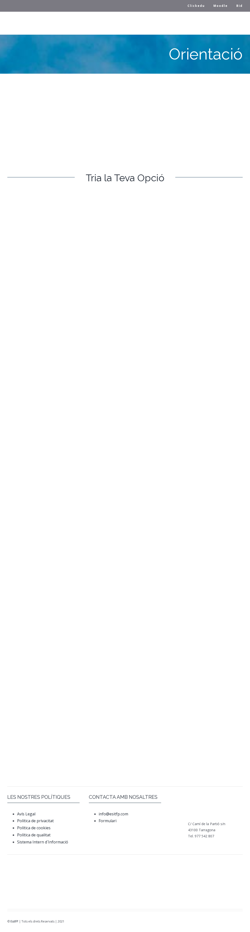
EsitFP (14, 921)
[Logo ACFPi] (43, 885)
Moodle (220, 6)
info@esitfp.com (113, 814)
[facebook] (173, 920)
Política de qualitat (34, 835)
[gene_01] (145, 862)
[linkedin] (193, 920)
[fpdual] (64, 862)
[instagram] (186, 920)
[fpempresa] (84, 892)
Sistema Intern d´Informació (42, 842)
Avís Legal (26, 814)
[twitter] (179, 920)
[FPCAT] (23, 861)
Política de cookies (34, 828)
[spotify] (200, 920)
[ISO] (166, 887)
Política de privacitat (35, 820)
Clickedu (196, 6)
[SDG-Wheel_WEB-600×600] (125, 885)
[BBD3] (202, 884)
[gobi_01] (186, 862)
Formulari (108, 820)
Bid (239, 6)
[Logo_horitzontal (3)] (104, 864)
